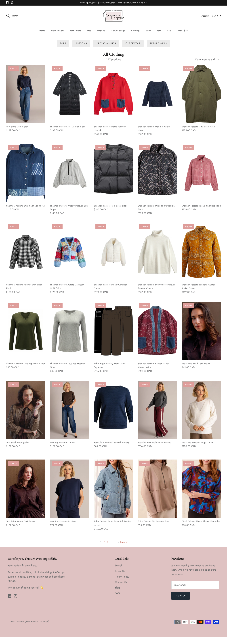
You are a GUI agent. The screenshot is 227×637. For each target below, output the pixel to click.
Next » (124, 542)
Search (118, 565)
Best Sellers (75, 30)
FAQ (117, 593)
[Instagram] (12, 2)
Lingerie (101, 30)
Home (42, 30)
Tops (63, 43)
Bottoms (81, 43)
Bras (89, 30)
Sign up (180, 595)
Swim (148, 30)
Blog (117, 587)
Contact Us (121, 582)
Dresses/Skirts (106, 43)
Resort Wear (158, 43)
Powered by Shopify (40, 621)
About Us (120, 571)
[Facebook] (7, 2)
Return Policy (122, 576)
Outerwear (133, 43)
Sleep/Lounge (118, 30)
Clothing (135, 30)
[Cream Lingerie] (114, 16)
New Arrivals (57, 30)
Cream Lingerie (23, 621)
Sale (169, 30)
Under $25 (182, 30)
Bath (159, 30)
